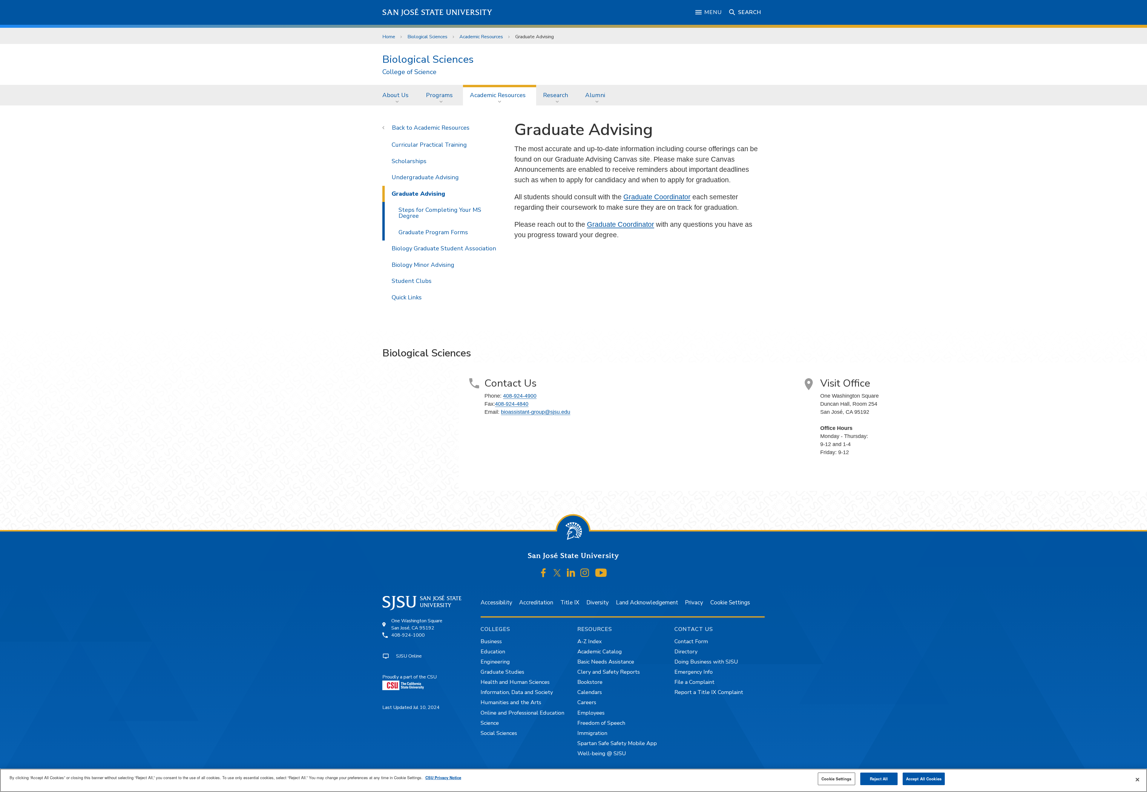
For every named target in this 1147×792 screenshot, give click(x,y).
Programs (439, 95)
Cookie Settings (730, 602)
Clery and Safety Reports (608, 671)
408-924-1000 (408, 635)
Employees (591, 712)
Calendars (589, 692)
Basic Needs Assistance (605, 661)
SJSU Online (409, 656)
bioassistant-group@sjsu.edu (535, 412)
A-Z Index (589, 641)
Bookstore (589, 682)
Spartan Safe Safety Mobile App (617, 743)
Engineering (495, 661)
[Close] (1137, 779)
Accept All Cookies (923, 779)
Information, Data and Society (517, 692)
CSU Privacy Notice (443, 777)
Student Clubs (412, 281)
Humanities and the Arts (511, 702)
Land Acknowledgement (647, 602)
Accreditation (536, 602)
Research (555, 95)
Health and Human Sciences (515, 682)
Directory (685, 651)
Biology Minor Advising (423, 265)
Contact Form (691, 641)
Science (490, 723)
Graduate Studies (502, 671)
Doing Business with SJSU (706, 661)
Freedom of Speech (601, 723)
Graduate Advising (418, 194)
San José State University (437, 12)
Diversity (597, 602)
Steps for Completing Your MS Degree (439, 213)
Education (493, 651)
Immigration (592, 733)
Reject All (879, 779)
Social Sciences (499, 733)
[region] (573, 780)
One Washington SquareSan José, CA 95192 (416, 624)
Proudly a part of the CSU (409, 677)
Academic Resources (481, 36)
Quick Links (407, 297)
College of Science (409, 72)
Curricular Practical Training (429, 145)
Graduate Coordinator (657, 197)
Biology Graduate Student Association (444, 248)
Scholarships (409, 161)
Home (388, 36)
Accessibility (496, 602)
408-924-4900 (519, 396)
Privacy (694, 602)
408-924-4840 (511, 404)
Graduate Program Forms (433, 232)
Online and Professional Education (522, 712)
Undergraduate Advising (425, 177)
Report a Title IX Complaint (708, 692)
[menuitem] (397, 95)
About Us (395, 95)
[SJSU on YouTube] (600, 573)
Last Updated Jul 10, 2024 (411, 707)
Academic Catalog (599, 651)
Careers (586, 702)
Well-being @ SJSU (601, 753)
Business (491, 641)
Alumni (595, 95)
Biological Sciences (427, 36)
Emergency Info (693, 671)
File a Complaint (694, 682)
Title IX (569, 602)
